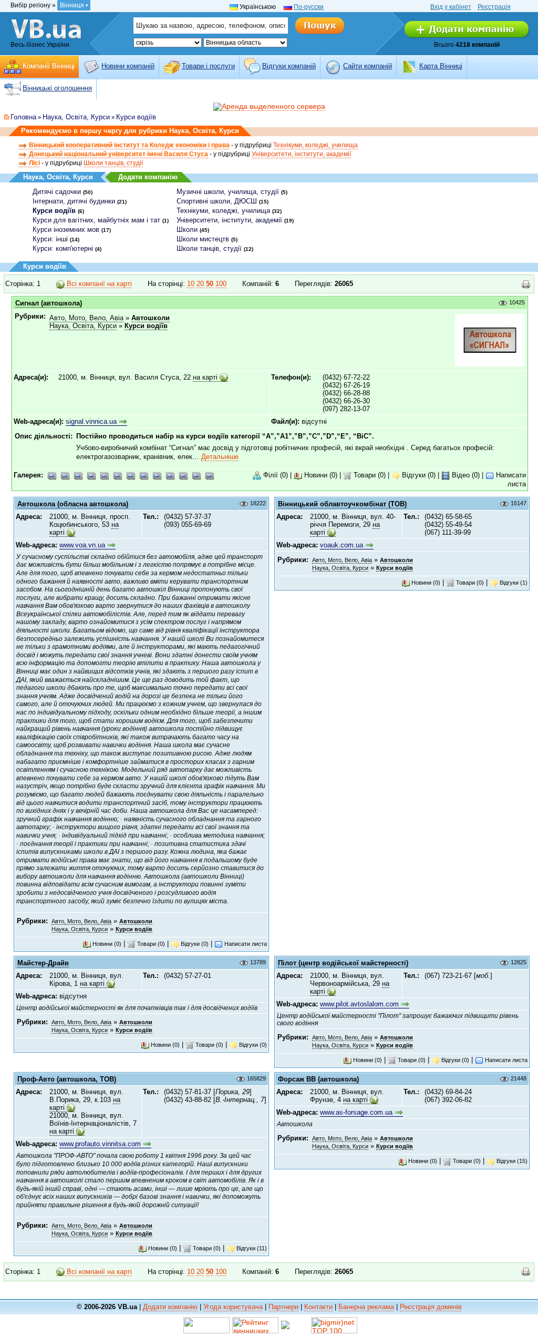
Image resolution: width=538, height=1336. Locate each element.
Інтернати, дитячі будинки (74, 201)
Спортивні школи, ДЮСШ (217, 201)
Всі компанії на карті (98, 284)
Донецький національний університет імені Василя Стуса (118, 154)
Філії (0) (274, 475)
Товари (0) (368, 475)
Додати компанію (148, 177)
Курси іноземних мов (66, 229)
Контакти (318, 1307)
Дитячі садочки (57, 192)
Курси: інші (50, 239)
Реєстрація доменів (431, 1307)
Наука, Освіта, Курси (76, 117)
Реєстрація (494, 7)
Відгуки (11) (251, 1248)
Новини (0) (319, 475)
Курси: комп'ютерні (63, 248)
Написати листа (245, 944)
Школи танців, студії (113, 163)
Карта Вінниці (440, 66)
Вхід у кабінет (450, 7)
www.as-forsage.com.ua (356, 1112)
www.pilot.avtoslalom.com (359, 1004)
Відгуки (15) (511, 1161)
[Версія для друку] (526, 284)
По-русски (309, 7)
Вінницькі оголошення (57, 88)
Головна (23, 117)
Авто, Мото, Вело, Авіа (86, 318)
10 (190, 284)
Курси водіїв (136, 117)
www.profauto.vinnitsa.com (100, 1144)
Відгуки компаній (289, 66)
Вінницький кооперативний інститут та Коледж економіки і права (129, 145)
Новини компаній (127, 66)
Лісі (34, 163)
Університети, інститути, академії (301, 154)
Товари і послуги (208, 66)
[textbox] (210, 25)
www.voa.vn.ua (82, 545)
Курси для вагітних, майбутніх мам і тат (96, 220)
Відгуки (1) (512, 582)
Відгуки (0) (418, 475)
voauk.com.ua (341, 545)
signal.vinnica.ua (91, 421)
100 (220, 284)
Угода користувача (233, 1307)
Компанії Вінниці (49, 66)
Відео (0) (465, 475)
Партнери (283, 1307)
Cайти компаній (367, 66)
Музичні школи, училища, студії (228, 192)
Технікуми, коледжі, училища (315, 145)
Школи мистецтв (203, 239)
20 (200, 284)
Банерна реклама (366, 1307)
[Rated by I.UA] (206, 1324)
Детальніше (220, 457)
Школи (187, 229)
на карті (205, 377)
